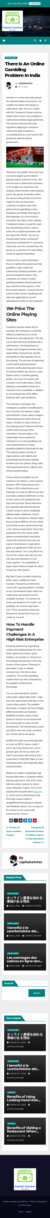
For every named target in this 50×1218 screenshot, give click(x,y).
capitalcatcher (25, 83)
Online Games (11, 58)
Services (11, 1092)
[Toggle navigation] (45, 40)
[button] (35, 40)
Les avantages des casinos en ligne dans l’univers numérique (24, 961)
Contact (28, 1212)
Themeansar (26, 1205)
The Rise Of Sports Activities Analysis (14, 831)
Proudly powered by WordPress (16, 1202)
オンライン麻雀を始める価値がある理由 (25, 899)
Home (21, 1212)
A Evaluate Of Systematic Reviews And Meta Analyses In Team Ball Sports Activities (34, 835)
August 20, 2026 (18, 1105)
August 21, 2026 (18, 1042)
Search (8, 983)
